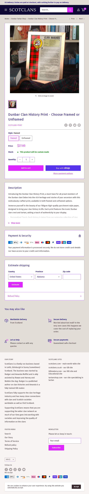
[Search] (70, 9)
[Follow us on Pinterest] (19, 469)
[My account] (78, 10)
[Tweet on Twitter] (74, 125)
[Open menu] (6, 10)
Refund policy (10, 445)
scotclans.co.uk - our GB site (61, 367)
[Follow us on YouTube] (23, 469)
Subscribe (56, 448)
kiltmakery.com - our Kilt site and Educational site (63, 372)
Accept (76, 487)
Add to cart (26, 168)
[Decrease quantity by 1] (19, 159)
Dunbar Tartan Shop (18, 19)
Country (11, 271)
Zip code (66, 271)
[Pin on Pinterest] (70, 125)
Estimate (15, 285)
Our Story (9, 437)
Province (39, 271)
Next (81, 19)
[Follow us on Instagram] (15, 469)
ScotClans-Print (15, 125)
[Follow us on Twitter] (10, 469)
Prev (73, 19)
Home (7, 19)
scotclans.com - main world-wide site (64, 364)
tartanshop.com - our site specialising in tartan (66, 378)
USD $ (8, 459)
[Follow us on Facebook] (6, 469)
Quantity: (12, 159)
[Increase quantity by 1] (32, 159)
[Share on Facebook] (66, 125)
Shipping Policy (11, 449)
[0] (83, 9)
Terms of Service (12, 441)
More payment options (63, 173)
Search (8, 434)
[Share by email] (79, 125)
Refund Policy (13, 296)
